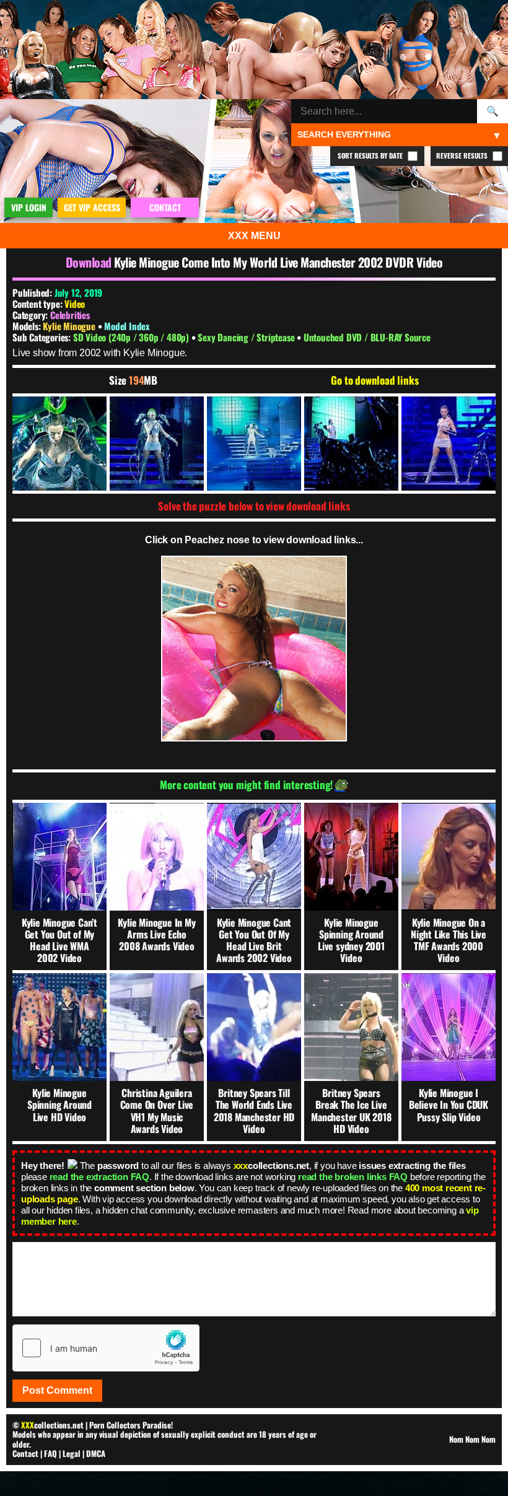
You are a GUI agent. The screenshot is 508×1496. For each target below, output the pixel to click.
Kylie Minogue (70, 326)
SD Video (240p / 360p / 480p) (132, 337)
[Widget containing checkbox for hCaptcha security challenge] (105, 1347)
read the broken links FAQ (353, 1176)
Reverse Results (462, 155)
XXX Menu (254, 235)
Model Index (127, 326)
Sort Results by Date (371, 155)
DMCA (95, 1453)
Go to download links (374, 380)
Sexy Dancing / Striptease (247, 337)
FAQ (50, 1453)
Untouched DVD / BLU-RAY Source (367, 337)
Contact (25, 1453)
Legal (72, 1453)
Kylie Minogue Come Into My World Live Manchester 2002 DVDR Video (278, 262)
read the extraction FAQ (99, 1176)
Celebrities (70, 315)
